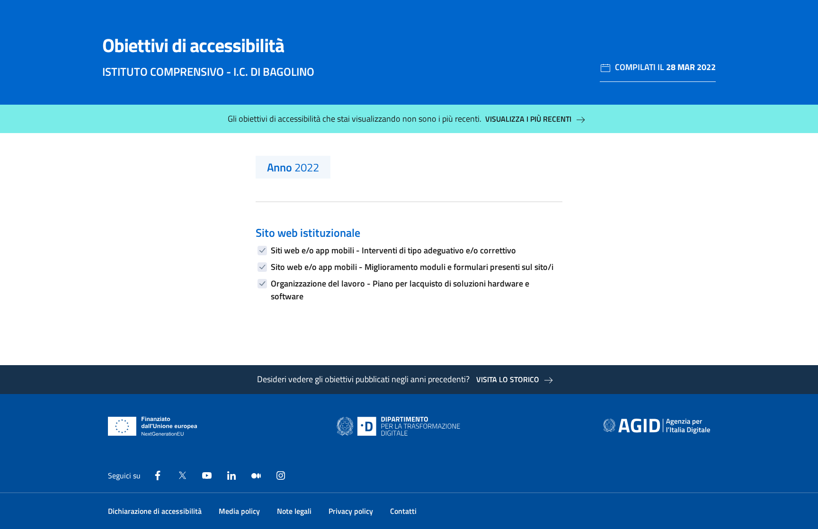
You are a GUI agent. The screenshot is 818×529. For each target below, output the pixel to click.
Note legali (294, 511)
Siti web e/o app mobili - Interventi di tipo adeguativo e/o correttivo (393, 250)
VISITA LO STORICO (507, 379)
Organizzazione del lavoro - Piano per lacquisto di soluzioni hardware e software (400, 290)
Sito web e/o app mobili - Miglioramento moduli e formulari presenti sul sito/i (412, 266)
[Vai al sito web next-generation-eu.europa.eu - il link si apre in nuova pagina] (152, 426)
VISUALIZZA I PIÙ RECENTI (528, 119)
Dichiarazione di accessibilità (155, 511)
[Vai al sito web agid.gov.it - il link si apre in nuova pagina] (656, 426)
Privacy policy (351, 511)
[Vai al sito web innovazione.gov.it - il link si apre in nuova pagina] (400, 426)
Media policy (239, 511)
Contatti (403, 511)
